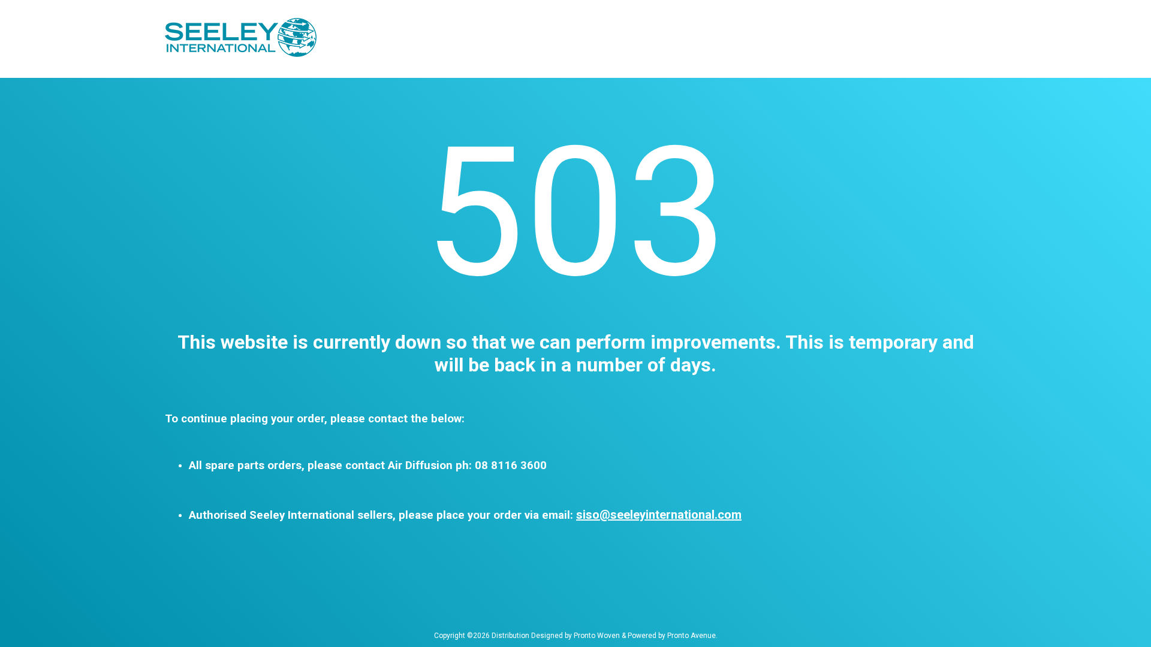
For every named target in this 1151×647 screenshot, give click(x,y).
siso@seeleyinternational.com (659, 514)
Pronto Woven (597, 635)
